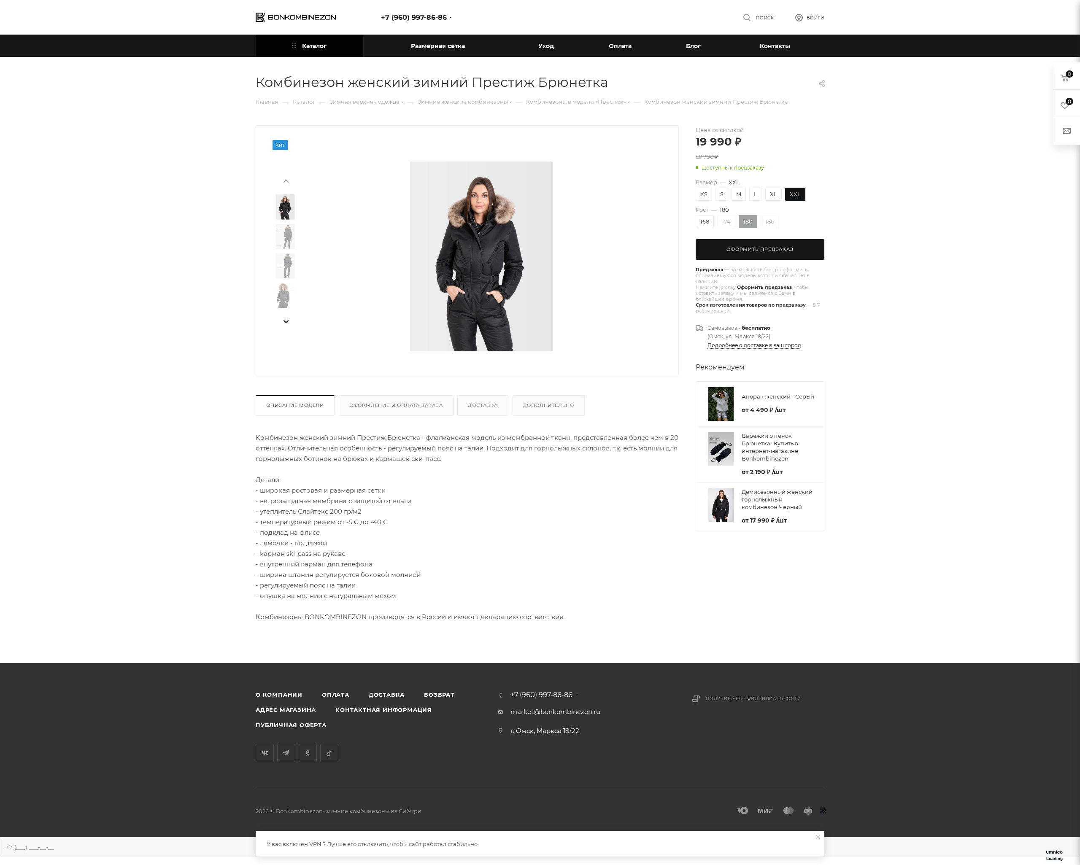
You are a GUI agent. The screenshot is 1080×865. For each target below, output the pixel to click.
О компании (279, 694)
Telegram (286, 753)
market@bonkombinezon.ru (555, 712)
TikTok (329, 753)
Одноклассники (308, 753)
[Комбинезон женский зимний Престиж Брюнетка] (481, 256)
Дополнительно (548, 405)
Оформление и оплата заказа (396, 405)
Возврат (439, 694)
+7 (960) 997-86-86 (414, 17)
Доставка (482, 405)
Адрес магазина (286, 709)
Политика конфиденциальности (753, 698)
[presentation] (285, 180)
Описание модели (295, 405)
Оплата (335, 694)
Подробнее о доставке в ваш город (754, 345)
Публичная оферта (291, 725)
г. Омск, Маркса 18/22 (544, 731)
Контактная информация (383, 709)
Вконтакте (265, 753)
